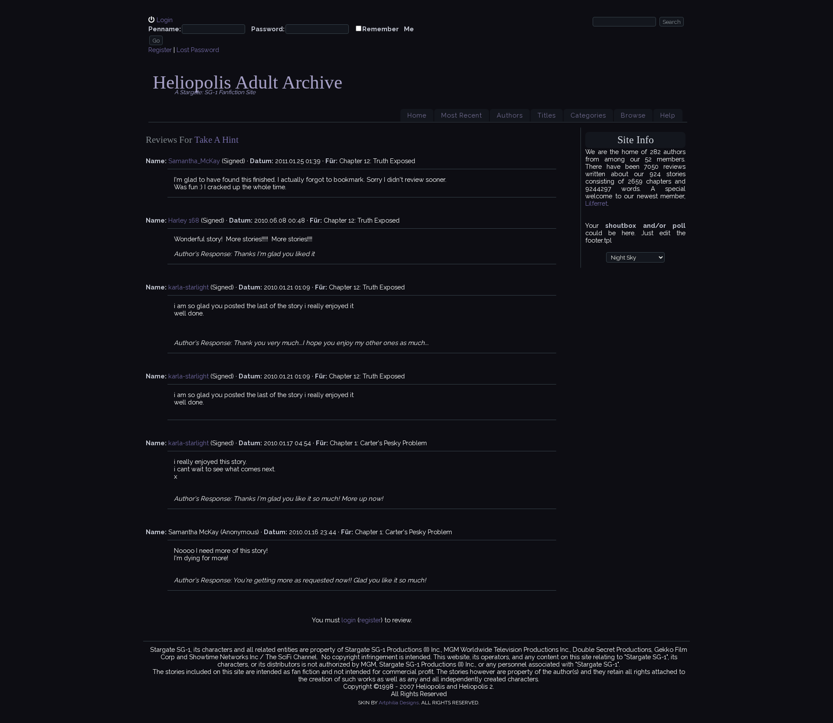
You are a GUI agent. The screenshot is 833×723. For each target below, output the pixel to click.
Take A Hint (216, 140)
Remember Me (388, 29)
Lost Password (198, 49)
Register (160, 49)
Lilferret (596, 203)
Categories (588, 115)
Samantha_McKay (194, 160)
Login (165, 19)
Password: (268, 29)
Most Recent (461, 115)
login (348, 620)
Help (668, 115)
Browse (633, 115)
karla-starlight (188, 287)
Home (416, 115)
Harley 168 (183, 220)
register (370, 620)
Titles (547, 115)
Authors (510, 115)
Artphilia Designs (399, 703)
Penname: (164, 29)
